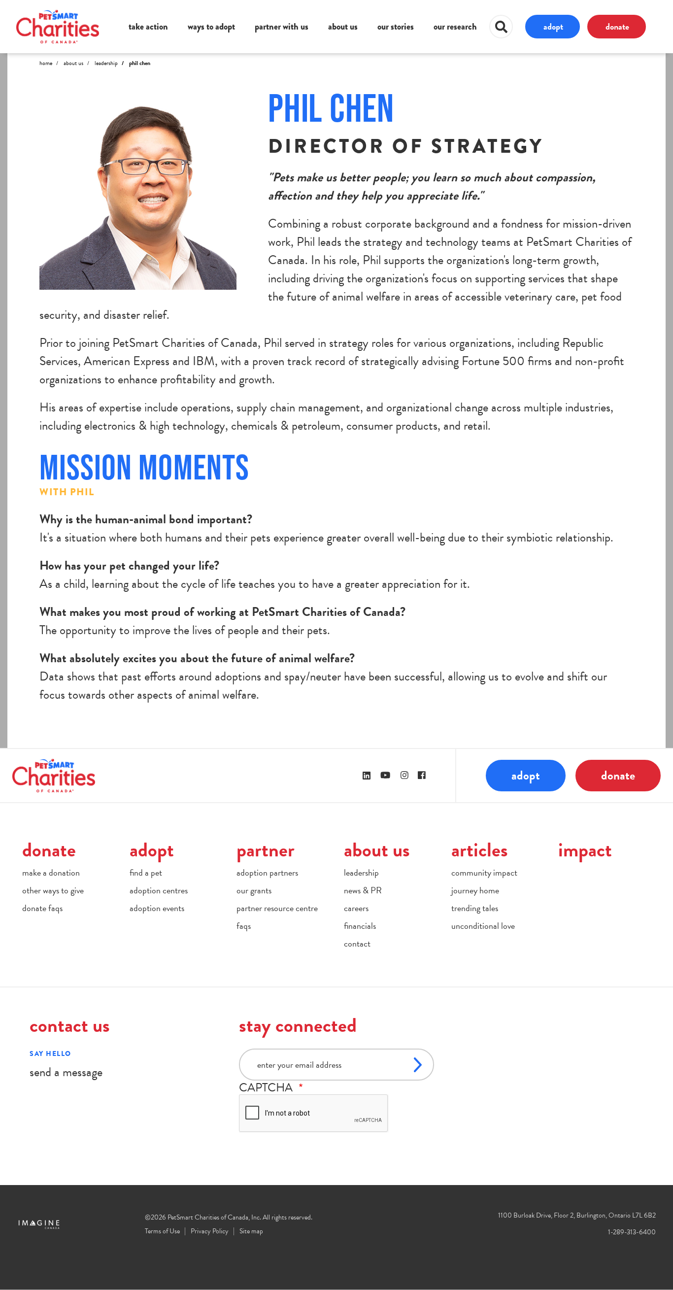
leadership (361, 872)
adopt (553, 26)
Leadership (106, 63)
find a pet (146, 872)
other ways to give (53, 890)
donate (617, 26)
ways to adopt (211, 26)
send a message (66, 1072)
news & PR (363, 890)
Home (45, 63)
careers (356, 908)
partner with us (281, 26)
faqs (243, 925)
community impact (484, 872)
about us (343, 26)
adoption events (157, 908)
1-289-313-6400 (632, 1232)
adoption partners (267, 872)
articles (479, 849)
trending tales (474, 908)
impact (585, 849)
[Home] (57, 26)
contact (357, 943)
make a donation (51, 872)
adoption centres (159, 890)
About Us (73, 63)
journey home (475, 890)
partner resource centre (277, 908)
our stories (395, 26)
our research (455, 26)
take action (148, 26)
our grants (253, 890)
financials (360, 925)
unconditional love (483, 925)
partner (265, 849)
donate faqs (42, 908)
